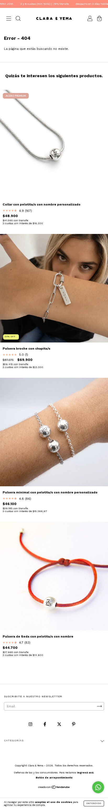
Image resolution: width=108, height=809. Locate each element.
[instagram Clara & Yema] (31, 724)
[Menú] (8, 19)
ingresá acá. (85, 772)
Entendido (94, 803)
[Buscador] (18, 19)
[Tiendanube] (54, 788)
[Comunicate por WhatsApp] (98, 787)
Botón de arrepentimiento (54, 777)
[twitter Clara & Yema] (60, 724)
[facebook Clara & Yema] (45, 724)
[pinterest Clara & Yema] (73, 724)
